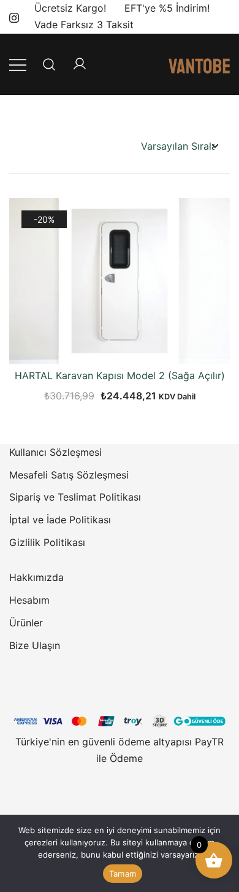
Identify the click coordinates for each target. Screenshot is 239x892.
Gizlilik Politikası (47, 542)
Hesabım (29, 600)
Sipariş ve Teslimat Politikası (75, 497)
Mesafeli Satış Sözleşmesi (69, 475)
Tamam (122, 874)
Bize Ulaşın (34, 645)
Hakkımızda (36, 577)
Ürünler (26, 623)
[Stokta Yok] (119, 342)
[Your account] (79, 64)
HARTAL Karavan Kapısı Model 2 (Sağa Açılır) (120, 375)
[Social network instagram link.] (14, 16)
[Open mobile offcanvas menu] (17, 64)
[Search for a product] (49, 64)
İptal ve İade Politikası (60, 519)
